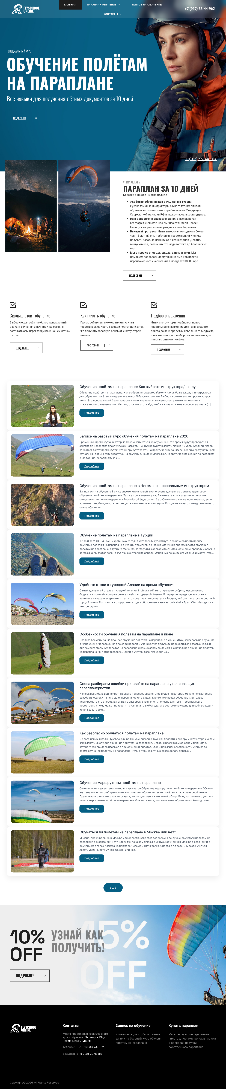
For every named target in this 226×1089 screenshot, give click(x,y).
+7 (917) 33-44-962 (200, 9)
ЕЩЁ (113, 887)
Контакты (111, 14)
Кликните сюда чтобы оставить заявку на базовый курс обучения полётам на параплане (139, 1038)
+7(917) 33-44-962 (201, 159)
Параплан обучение (102, 4)
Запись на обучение (147, 4)
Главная (70, 4)
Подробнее (91, 412)
